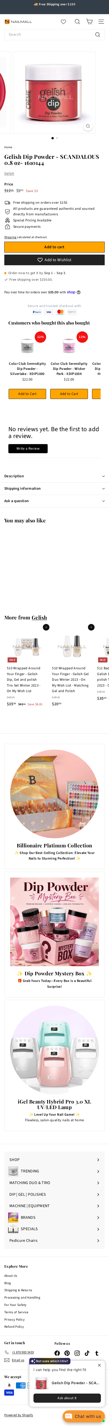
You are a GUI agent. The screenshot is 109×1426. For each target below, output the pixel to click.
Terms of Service (16, 1312)
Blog (7, 1283)
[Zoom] (88, 126)
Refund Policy (14, 1326)
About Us (10, 1275)
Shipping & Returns (18, 1290)
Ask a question (16, 501)
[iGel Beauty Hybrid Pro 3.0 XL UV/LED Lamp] (54, 1050)
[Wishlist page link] (66, 21)
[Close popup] (100, 1365)
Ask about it (67, 1398)
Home (8, 147)
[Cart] (89, 21)
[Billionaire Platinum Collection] (54, 794)
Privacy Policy (14, 1319)
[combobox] (54, 34)
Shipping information (22, 488)
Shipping (10, 237)
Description (14, 476)
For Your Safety (15, 1305)
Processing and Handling (22, 1297)
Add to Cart (27, 393)
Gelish (9, 173)
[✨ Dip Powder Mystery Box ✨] (54, 922)
